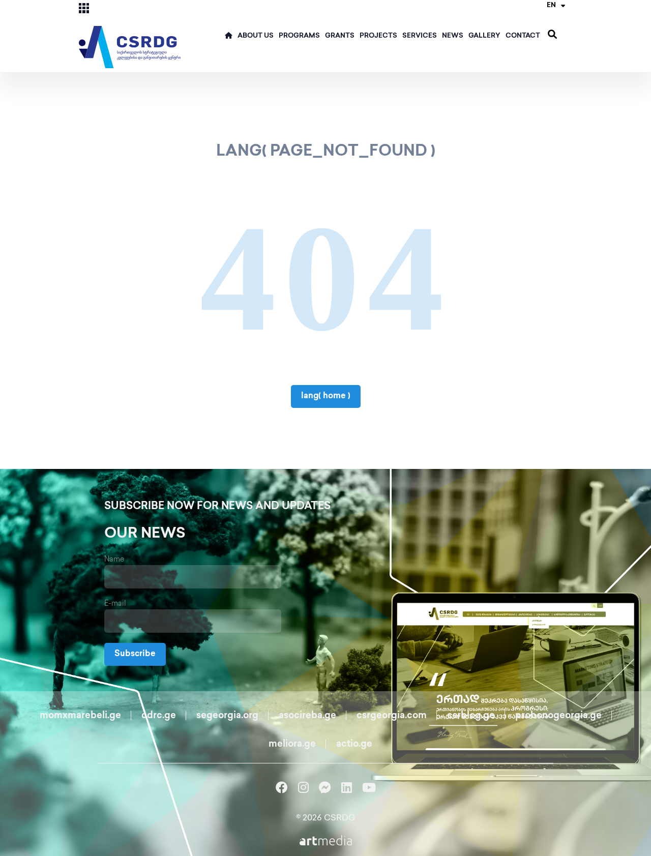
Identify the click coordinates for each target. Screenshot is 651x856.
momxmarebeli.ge (80, 716)
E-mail (115, 604)
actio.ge (354, 744)
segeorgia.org (227, 716)
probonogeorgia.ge (558, 716)
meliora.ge (292, 744)
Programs (299, 36)
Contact (523, 36)
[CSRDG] (130, 34)
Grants (339, 36)
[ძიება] (552, 34)
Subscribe (135, 654)
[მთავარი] (228, 39)
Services (419, 36)
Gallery (484, 36)
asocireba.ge (307, 716)
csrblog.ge (471, 716)
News (452, 36)
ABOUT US (256, 36)
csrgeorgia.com (392, 716)
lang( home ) (325, 396)
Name (114, 560)
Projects (378, 36)
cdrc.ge (158, 716)
